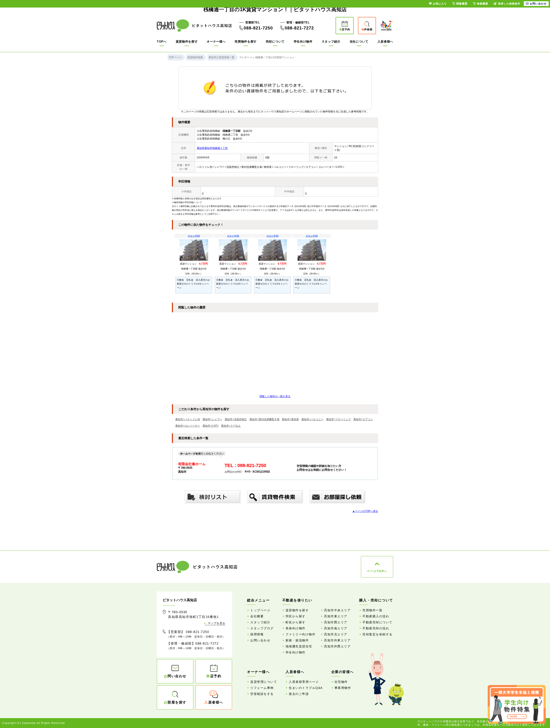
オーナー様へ (216, 41)
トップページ (260, 610)
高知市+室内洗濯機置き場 (264, 419)
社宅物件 (341, 682)
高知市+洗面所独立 (236, 419)
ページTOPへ (377, 571)
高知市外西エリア (337, 646)
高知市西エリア (335, 622)
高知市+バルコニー (312, 419)
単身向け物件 (296, 628)
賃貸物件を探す (187, 41)
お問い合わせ (260, 640)
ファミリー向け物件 (301, 634)
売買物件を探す (246, 41)
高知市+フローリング (338, 419)
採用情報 (257, 634)
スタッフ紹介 (331, 41)
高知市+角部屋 (290, 419)
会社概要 (257, 616)
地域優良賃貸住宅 (299, 646)
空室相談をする (262, 694)
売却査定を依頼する (377, 634)
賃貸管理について (263, 682)
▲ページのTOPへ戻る (365, 511)
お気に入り (440, 3)
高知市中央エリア (337, 610)
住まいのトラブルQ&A (306, 688)
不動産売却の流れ (375, 628)
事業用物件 (343, 688)
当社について (359, 41)
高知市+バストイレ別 (187, 419)
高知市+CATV (210, 425)
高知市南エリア (335, 628)
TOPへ (162, 41)
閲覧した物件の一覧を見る (275, 396)
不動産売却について (377, 622)
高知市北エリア (335, 634)
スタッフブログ (262, 628)
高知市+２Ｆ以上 (231, 425)
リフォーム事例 (262, 688)
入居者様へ (385, 41)
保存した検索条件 (509, 3)
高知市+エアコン (363, 419)
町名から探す (296, 622)
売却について (275, 41)
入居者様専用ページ (304, 682)
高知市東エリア (335, 616)
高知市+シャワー (212, 419)
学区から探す (296, 616)
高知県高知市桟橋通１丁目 (212, 148)
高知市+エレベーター (187, 425)
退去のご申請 (299, 694)
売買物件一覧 (372, 610)
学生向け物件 (303, 41)
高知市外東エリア (337, 640)
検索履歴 (482, 3)
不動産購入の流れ (375, 616)
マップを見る (216, 623)
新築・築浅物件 (297, 640)
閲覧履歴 (462, 3)
